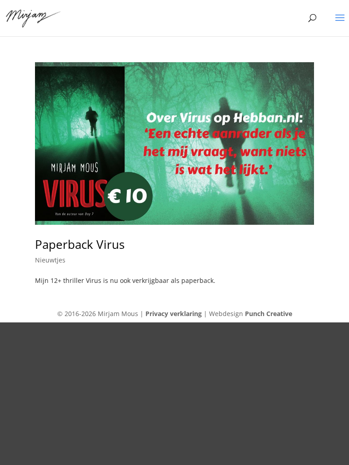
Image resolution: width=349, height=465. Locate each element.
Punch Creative (268, 313)
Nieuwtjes (50, 260)
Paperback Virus (80, 244)
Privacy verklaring (173, 313)
